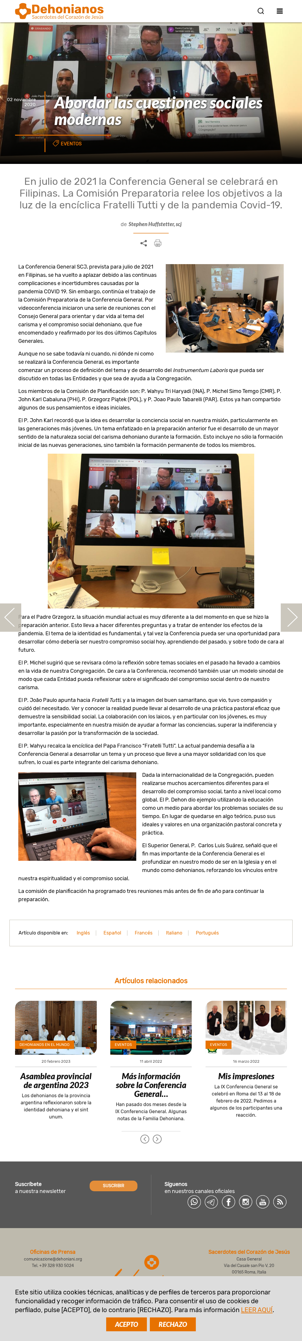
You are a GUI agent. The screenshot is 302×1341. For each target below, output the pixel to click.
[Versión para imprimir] (158, 243)
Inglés (83, 933)
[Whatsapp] (194, 1202)
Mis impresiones (246, 1076)
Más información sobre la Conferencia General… (151, 1085)
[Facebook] (228, 1202)
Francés (143, 933)
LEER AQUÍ (257, 1310)
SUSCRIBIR (113, 1185)
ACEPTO (126, 1324)
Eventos (71, 144)
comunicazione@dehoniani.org (53, 1259)
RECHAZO (173, 1324)
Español (112, 933)
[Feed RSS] (280, 1202)
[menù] (280, 10)
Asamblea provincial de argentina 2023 (55, 1080)
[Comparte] (143, 243)
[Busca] (260, 10)
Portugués (207, 933)
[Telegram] (211, 1202)
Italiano (174, 933)
